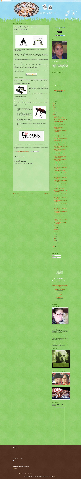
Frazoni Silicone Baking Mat (59, 90)
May (55, 236)
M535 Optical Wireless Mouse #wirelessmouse (59, 217)
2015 (54, 114)
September (56, 229)
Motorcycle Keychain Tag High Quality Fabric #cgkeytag (60, 125)
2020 (54, 105)
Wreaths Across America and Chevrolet (60, 138)
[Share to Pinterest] (38, 151)
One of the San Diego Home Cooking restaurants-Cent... (60, 133)
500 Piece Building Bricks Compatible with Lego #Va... (60, 223)
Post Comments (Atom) (22, 196)
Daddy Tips (15, 468)
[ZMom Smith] (59, 28)
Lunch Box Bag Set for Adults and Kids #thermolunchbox (60, 220)
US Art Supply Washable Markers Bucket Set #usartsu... (60, 181)
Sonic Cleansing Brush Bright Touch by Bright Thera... (60, 201)
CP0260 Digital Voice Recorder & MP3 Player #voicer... (60, 206)
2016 (54, 112)
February (55, 242)
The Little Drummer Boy (58, 123)
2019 (54, 107)
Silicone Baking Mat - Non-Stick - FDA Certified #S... (60, 131)
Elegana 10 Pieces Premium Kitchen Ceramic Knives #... (60, 157)
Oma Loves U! (19, 153)
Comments (55, 257)
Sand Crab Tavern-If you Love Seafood (60, 119)
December (56, 116)
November (56, 225)
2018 (54, 109)
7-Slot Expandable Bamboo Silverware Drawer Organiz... (60, 142)
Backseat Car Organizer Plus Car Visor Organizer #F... (60, 136)
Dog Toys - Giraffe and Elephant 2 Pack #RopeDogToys (60, 191)
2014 (54, 246)
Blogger (55, 476)
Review (23, 153)
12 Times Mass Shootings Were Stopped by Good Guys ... (60, 165)
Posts (54, 255)
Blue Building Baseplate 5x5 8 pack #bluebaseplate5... (59, 215)
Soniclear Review (59, 299)
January (55, 243)
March (55, 240)
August (55, 231)
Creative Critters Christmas (58, 195)
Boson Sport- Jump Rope (60, 291)
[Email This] (33, 151)
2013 (54, 248)
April (55, 238)
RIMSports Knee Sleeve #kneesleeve (60, 117)
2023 (54, 103)
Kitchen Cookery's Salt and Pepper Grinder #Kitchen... (59, 150)
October (55, 227)
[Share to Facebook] (37, 151)
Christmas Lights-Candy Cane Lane (59, 170)
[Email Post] (32, 151)
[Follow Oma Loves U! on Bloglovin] (60, 36)
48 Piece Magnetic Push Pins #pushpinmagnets (58, 128)
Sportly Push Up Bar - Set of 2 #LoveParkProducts (59, 163)
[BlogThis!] (35, 151)
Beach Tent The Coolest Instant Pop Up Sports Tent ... (60, 154)
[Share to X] (36, 151)
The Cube (60, 294)
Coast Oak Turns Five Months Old (59, 152)
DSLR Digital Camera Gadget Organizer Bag (59, 286)
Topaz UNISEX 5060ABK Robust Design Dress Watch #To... (60, 147)
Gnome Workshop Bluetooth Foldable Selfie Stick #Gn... (60, 160)
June (55, 234)
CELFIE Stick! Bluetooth (60, 289)
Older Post (46, 193)
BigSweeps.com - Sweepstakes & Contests (26, 473)
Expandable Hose (59, 297)
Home (31, 193)
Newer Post (16, 193)
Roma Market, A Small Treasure (59, 188)
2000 (54, 249)
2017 (54, 111)
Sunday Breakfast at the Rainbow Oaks (60, 144)
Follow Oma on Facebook (60, 27)
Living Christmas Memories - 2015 (59, 121)
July (55, 232)
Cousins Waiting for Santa (58, 140)
